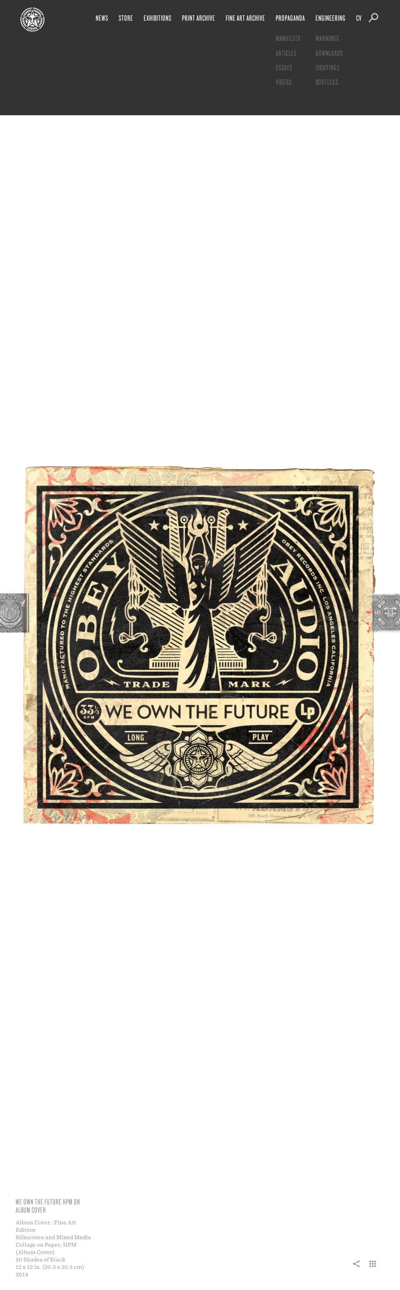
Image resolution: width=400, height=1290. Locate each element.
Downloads (329, 53)
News (102, 18)
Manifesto (288, 38)
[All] (373, 1268)
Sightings (327, 67)
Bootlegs (327, 82)
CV (359, 18)
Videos (284, 82)
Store (126, 18)
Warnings (327, 38)
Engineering (331, 18)
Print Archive (198, 18)
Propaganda (290, 18)
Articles (286, 53)
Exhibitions (157, 18)
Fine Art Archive (245, 18)
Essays (284, 67)
